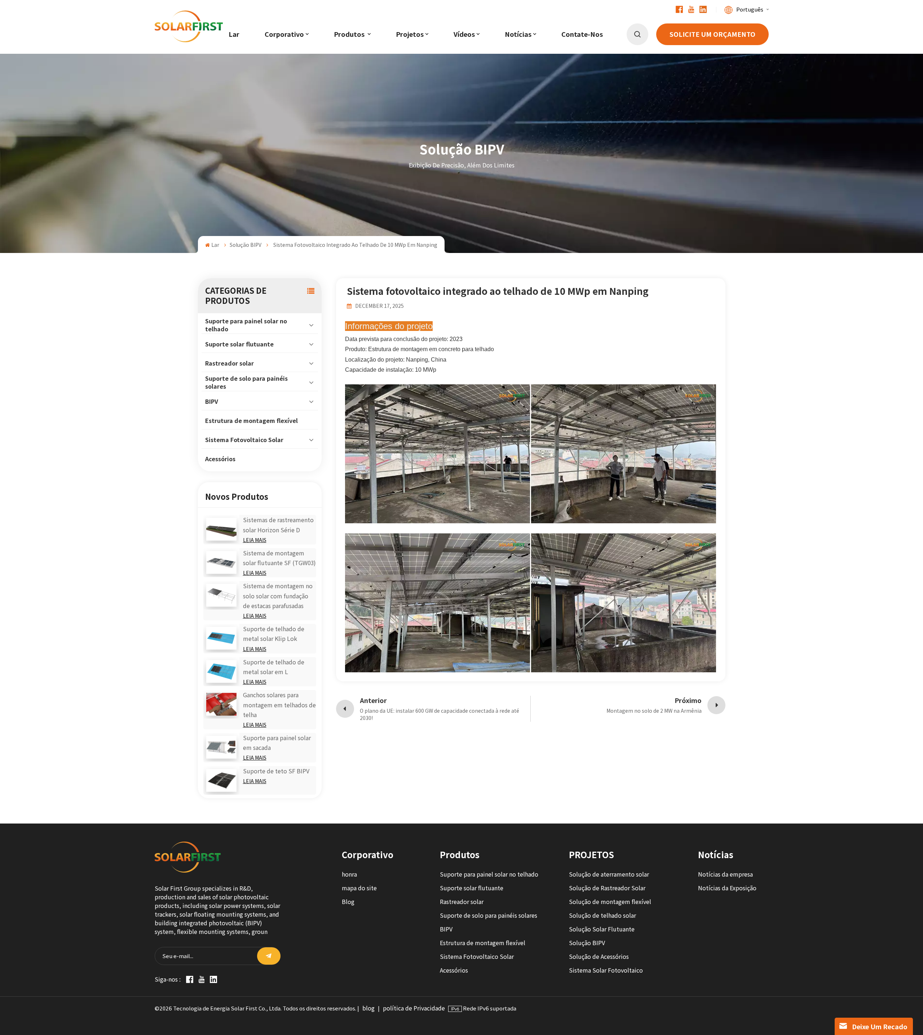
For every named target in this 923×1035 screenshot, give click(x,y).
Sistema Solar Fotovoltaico (606, 970)
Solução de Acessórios (599, 956)
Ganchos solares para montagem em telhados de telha (279, 704)
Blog (348, 901)
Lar (234, 34)
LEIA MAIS (254, 540)
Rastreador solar (229, 363)
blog (368, 1008)
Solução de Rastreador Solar (607, 888)
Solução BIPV (245, 245)
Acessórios (220, 458)
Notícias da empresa (725, 874)
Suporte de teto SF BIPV (276, 771)
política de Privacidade (414, 1008)
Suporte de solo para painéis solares (246, 382)
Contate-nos (582, 34)
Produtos (350, 34)
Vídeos (464, 34)
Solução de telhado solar (602, 915)
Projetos (410, 34)
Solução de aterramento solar (609, 874)
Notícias (518, 34)
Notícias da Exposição (727, 888)
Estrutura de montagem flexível (251, 420)
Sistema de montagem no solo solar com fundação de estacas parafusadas (278, 595)
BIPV (211, 401)
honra (349, 874)
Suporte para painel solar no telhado (246, 325)
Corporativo (284, 34)
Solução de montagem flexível (610, 901)
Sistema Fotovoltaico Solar (244, 439)
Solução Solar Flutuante (602, 929)
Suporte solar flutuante (239, 344)
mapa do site (359, 888)
